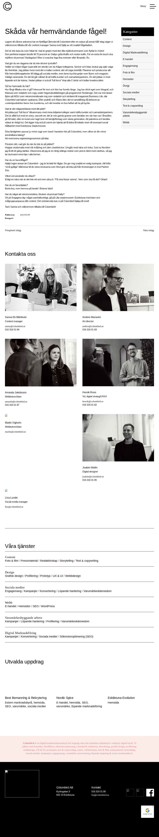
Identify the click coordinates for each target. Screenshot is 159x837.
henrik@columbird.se (92, 401)
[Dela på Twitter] (83, 232)
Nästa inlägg (148, 230)
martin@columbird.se (15, 431)
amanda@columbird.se (16, 401)
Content (127, 39)
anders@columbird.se (93, 326)
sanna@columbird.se (15, 326)
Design (127, 46)
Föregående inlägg (13, 230)
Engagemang (130, 66)
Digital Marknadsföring (135, 52)
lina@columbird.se (14, 507)
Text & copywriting (133, 105)
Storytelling (129, 99)
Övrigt (126, 85)
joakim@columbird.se (93, 476)
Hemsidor (128, 79)
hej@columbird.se (100, 795)
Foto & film (129, 72)
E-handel (128, 59)
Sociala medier (131, 92)
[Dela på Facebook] (76, 232)
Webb (126, 122)
